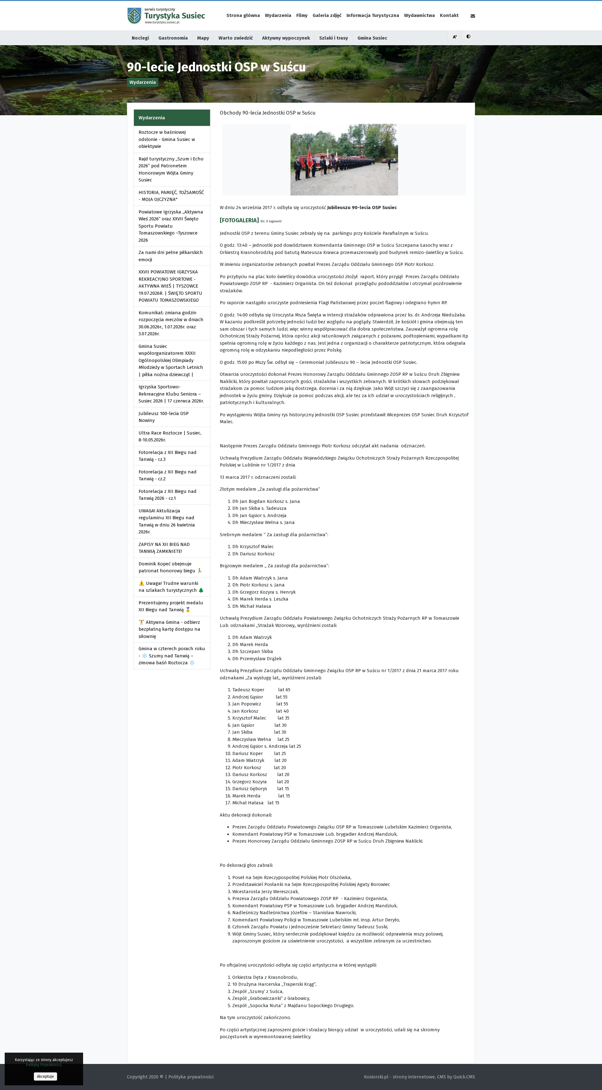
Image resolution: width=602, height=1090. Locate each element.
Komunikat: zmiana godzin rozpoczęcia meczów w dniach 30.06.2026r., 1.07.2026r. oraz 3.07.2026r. (171, 323)
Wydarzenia (278, 15)
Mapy (203, 38)
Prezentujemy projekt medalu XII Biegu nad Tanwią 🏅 (171, 606)
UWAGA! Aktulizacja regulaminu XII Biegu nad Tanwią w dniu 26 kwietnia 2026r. (167, 521)
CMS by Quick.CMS (456, 1077)
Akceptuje (45, 1076)
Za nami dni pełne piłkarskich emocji (171, 256)
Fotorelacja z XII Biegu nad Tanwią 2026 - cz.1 (168, 494)
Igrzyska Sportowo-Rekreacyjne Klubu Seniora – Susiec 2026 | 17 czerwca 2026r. (171, 394)
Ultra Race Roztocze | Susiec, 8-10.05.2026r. (170, 436)
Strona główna (243, 15)
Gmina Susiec (372, 38)
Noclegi (140, 38)
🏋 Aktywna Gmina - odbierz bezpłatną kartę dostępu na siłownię (169, 629)
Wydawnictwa (419, 15)
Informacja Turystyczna (372, 15)
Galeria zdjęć (327, 15)
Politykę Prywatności (43, 1065)
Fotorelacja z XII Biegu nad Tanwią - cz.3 (168, 456)
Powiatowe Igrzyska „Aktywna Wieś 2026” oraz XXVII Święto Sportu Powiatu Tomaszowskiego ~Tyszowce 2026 (171, 226)
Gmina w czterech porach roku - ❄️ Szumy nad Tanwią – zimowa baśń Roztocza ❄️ (172, 656)
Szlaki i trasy (333, 38)
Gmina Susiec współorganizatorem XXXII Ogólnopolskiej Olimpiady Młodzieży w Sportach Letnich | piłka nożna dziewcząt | (171, 360)
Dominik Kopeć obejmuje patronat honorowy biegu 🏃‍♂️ (171, 567)
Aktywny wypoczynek (286, 38)
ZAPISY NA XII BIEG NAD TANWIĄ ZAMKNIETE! (164, 548)
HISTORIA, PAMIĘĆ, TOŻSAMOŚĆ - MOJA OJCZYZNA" (171, 196)
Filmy (302, 15)
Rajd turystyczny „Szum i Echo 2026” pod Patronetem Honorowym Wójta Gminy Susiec (171, 169)
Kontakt (449, 15)
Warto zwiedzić (236, 38)
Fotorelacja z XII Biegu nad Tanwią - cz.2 (168, 475)
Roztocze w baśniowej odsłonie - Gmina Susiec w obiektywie (167, 139)
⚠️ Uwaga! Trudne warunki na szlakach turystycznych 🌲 (171, 586)
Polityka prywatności (191, 1077)
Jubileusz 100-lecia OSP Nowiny (164, 417)
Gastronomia (173, 38)
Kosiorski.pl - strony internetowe (399, 1077)
